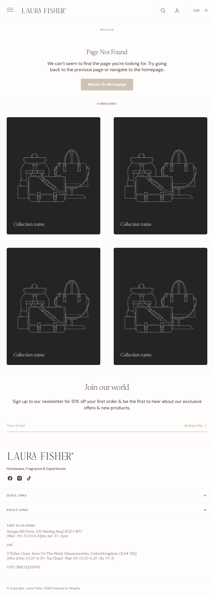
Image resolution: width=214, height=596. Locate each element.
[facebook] (10, 478)
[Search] (162, 10)
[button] (9, 10)
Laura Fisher (34, 588)
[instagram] (19, 478)
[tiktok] (29, 478)
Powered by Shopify (66, 588)
